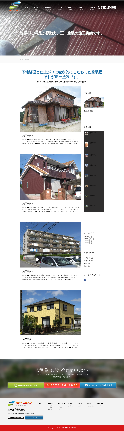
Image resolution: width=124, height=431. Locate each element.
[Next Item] (101, 102)
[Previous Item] (86, 102)
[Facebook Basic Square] (85, 280)
